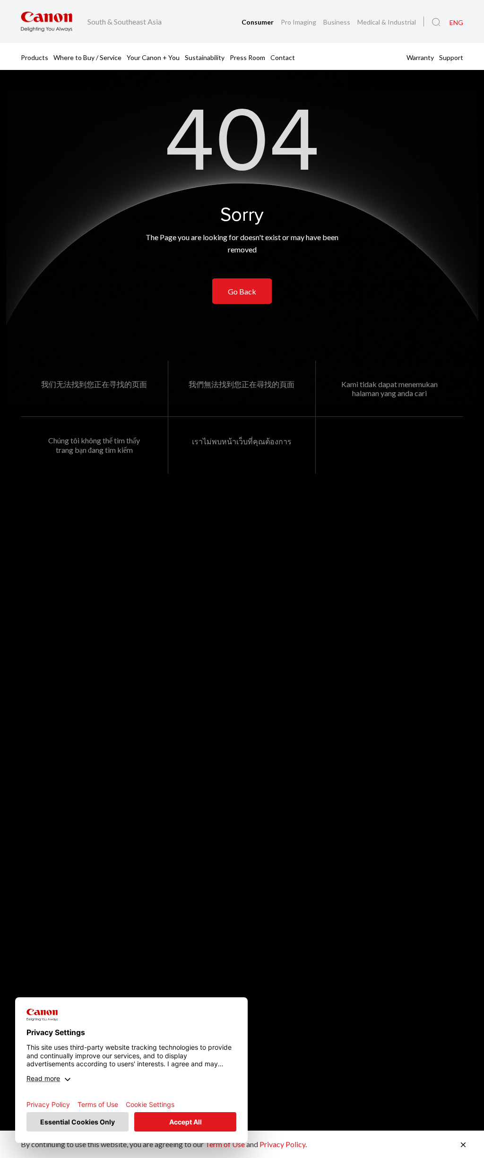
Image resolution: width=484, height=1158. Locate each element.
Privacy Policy (282, 1144)
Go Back (242, 291)
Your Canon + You (153, 57)
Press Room (247, 57)
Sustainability (205, 57)
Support (451, 57)
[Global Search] (436, 22)
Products (34, 57)
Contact (282, 57)
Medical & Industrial (386, 22)
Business (337, 22)
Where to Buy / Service (87, 57)
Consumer (258, 22)
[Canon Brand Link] (46, 21)
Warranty (420, 57)
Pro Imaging (299, 22)
